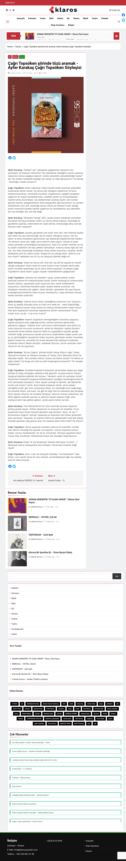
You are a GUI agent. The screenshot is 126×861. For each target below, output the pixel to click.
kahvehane (87, 709)
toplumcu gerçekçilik (52, 719)
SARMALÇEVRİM (71, 714)
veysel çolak (67, 719)
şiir (95, 723)
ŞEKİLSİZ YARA (65, 723)
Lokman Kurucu (16, 73)
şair (89, 723)
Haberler (104, 18)
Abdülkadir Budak (33, 704)
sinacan (96, 714)
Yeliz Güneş (79, 719)
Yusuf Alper (100, 719)
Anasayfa (21, 18)
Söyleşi (60, 18)
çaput (110, 719)
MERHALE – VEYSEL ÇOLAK (43, 517)
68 (22, 704)
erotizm (27, 709)
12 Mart (14, 704)
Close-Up (80, 704)
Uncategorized (17, 629)
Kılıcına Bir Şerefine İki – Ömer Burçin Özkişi (50, 552)
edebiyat (109, 704)
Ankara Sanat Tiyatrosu (51, 704)
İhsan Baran (52, 723)
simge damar (85, 714)
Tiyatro (95, 18)
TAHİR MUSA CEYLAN (34, 719)
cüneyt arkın (91, 704)
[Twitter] (14, 158)
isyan (70, 709)
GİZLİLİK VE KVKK (54, 841)
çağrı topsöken (39, 723)
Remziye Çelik (48, 714)
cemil (71, 704)
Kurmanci (32, 18)
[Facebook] (10, 158)
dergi (101, 704)
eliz (117, 704)
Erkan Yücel (17, 709)
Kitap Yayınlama (57, 25)
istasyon (61, 709)
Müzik (85, 18)
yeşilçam (90, 719)
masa (16, 714)
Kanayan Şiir (99, 709)
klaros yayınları (112, 709)
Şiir (68, 18)
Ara (116, 576)
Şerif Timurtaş (79, 723)
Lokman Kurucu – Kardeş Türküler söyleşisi (30, 679)
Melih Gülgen (26, 714)
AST (64, 704)
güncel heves (38, 709)
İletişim (71, 25)
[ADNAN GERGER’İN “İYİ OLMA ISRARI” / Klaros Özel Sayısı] (29, 37)
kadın (77, 709)
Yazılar (43, 18)
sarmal (59, 714)
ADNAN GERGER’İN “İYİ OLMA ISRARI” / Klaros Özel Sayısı (62, 34)
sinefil (105, 714)
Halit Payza (50, 709)
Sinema (76, 18)
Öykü (51, 18)
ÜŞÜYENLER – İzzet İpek (41, 535)
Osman (37, 714)
